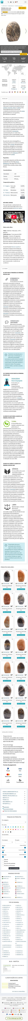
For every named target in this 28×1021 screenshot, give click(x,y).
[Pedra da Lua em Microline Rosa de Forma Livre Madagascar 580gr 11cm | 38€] (7, 598)
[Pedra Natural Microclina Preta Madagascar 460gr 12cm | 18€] (21, 598)
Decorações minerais (9, 793)
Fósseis (6, 799)
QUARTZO (19, 939)
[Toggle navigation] (25, 2)
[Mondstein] (15, 92)
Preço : (3, 845)
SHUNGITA (19, 950)
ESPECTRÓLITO (7, 922)
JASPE (18, 928)
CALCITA (5, 914)
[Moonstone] (12, 92)
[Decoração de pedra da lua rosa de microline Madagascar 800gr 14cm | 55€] (7, 667)
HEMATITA (19, 926)
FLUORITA (6, 924)
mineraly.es (23, 1010)
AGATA (18, 905)
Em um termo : (5, 834)
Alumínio (7, 195)
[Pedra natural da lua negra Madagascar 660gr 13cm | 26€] (21, 713)
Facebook (14, 1002)
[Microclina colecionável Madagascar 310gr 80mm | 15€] (7, 713)
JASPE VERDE (6, 930)
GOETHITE (6, 926)
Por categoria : (5, 820)
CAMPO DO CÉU (20, 914)
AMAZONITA (6, 907)
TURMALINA (6, 954)
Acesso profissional (21, 999)
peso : (3, 850)
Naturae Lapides (18, 208)
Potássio (7, 192)
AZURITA (5, 913)
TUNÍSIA (6, 893)
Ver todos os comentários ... (19, 991)
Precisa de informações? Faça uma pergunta (11, 51)
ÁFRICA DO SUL (7, 897)
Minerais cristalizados (10, 795)
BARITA (18, 913)
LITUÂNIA (19, 886)
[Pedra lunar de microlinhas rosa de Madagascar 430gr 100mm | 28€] (21, 644)
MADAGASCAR (21, 887)
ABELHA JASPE (7, 905)
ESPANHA (19, 882)
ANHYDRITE (19, 909)
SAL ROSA (19, 947)
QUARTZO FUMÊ (7, 941)
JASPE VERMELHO (20, 930)
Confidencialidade (18, 997)
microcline (6, 583)
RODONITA (19, 945)
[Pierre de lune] (10, 92)
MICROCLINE (6, 935)
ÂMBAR (5, 956)
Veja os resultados (14, 868)
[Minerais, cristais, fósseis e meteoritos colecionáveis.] (2, 2)
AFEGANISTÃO (7, 876)
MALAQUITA (19, 933)
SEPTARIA (6, 950)
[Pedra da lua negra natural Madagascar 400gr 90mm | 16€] (7, 690)
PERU (19, 889)
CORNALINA (6, 918)
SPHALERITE (6, 952)
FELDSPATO (19, 922)
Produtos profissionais (10, 811)
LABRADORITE (20, 931)
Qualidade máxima (8, 809)
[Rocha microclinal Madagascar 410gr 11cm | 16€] (7, 575)
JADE (5, 928)
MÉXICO (6, 889)
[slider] (3, 847)
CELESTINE (6, 916)
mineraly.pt (14, 1011)
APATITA (5, 911)
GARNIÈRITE (19, 924)
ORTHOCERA (19, 935)
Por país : (17, 840)
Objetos (6, 797)
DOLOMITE (6, 920)
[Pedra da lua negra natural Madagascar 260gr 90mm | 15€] (21, 690)
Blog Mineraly (6, 1002)
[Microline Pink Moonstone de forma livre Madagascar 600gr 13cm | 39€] (21, 575)
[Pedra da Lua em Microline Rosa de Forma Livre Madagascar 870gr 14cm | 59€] (7, 621)
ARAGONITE (19, 911)
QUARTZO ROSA (7, 945)
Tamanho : (4, 854)
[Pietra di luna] (18, 92)
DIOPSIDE (19, 918)
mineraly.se (23, 1011)
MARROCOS (7, 887)
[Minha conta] (11, 2)
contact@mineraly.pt (16, 1004)
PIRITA (18, 937)
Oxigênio (7, 186)
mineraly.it (14, 1010)
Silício (6, 190)
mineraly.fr (8, 1008)
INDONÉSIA (7, 886)
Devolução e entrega (11, 999)
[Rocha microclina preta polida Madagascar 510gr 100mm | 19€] (21, 621)
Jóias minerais (7, 801)
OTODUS (6, 937)
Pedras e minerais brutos (10, 791)
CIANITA (18, 916)
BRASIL (6, 878)
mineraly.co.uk (17, 1008)
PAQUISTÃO (7, 891)
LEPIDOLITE (6, 933)
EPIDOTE (19, 920)
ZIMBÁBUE (19, 897)
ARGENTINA (20, 876)
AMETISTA (19, 907)
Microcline (23, 82)
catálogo (4, 5)
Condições (4, 997)
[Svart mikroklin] (25, 92)
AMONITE (6, 909)
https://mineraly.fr (14, 1005)
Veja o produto (7, 589)
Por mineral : (5, 840)
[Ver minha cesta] (13, 2)
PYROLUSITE (6, 939)
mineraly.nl (6, 1011)
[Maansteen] (23, 92)
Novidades (6, 807)
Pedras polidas (19, 5)
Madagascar (14, 89)
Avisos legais (11, 997)
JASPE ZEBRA (6, 931)
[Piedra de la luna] (20, 92)
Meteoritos (6, 803)
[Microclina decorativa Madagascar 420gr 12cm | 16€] (7, 644)
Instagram (20, 1002)
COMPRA (22, 8)
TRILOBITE (19, 952)
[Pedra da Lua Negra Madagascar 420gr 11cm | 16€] (21, 667)
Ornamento (11, 5)
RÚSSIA (19, 891)
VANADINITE (19, 954)
